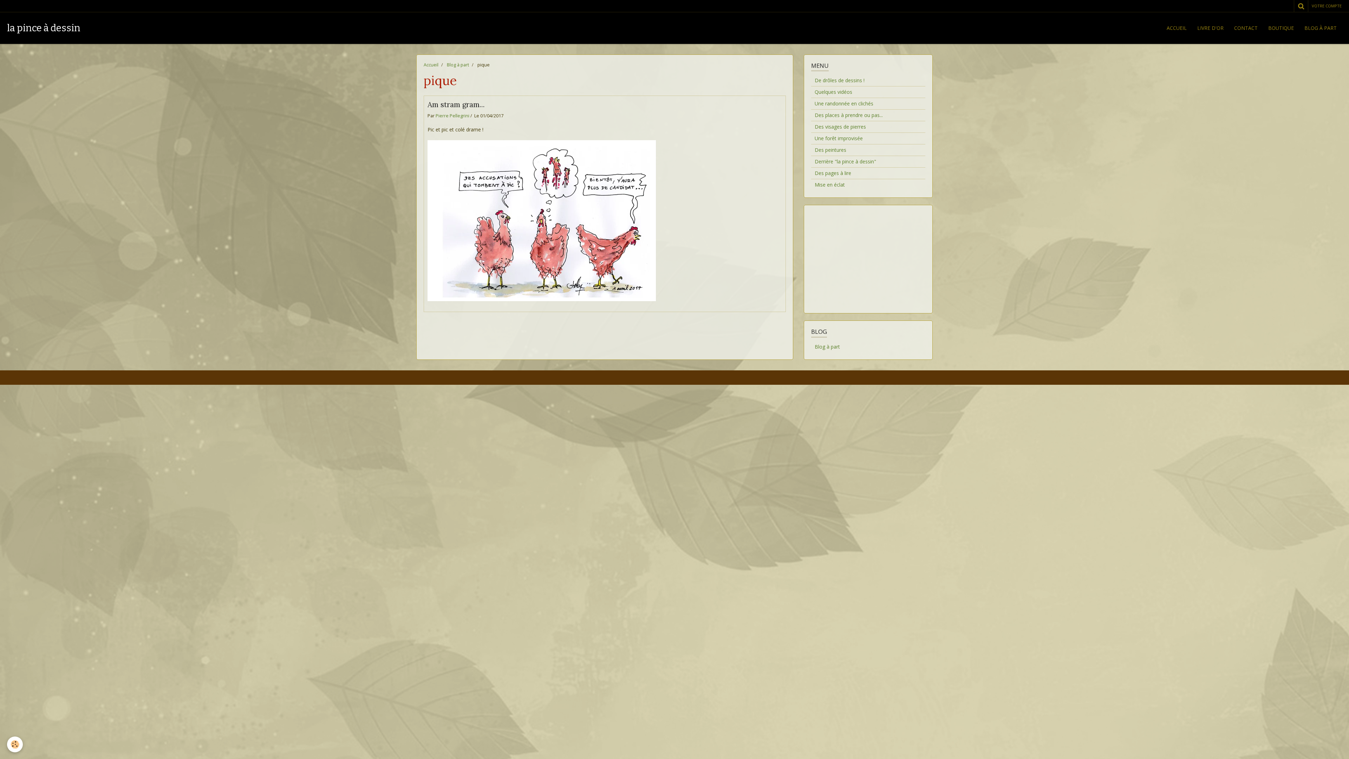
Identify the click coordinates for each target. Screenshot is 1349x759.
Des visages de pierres (840, 126)
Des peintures (830, 150)
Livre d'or (1210, 28)
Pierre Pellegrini (452, 116)
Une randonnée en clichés (844, 103)
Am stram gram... (456, 104)
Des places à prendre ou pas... (849, 115)
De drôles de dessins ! (840, 80)
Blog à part (1320, 28)
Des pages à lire (833, 173)
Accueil (1177, 28)
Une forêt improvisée (839, 138)
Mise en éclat (830, 184)
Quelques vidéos (833, 92)
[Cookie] (15, 744)
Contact (1246, 28)
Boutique (1281, 28)
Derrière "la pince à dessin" (845, 161)
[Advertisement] (868, 255)
